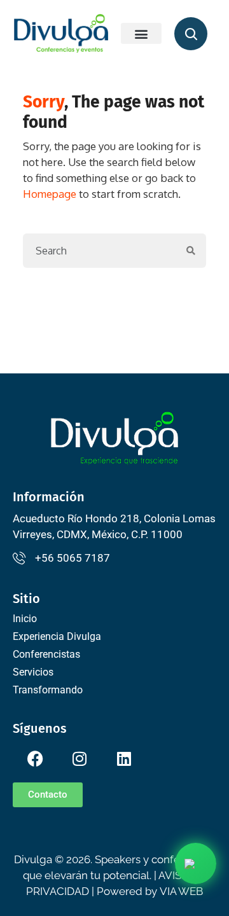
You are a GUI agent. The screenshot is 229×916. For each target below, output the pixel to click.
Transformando (48, 690)
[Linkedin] (124, 758)
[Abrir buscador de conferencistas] (190, 33)
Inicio (25, 619)
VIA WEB (181, 891)
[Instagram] (79, 758)
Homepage (49, 193)
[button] (141, 33)
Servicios (33, 672)
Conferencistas (46, 654)
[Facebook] (35, 758)
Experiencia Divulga (57, 636)
